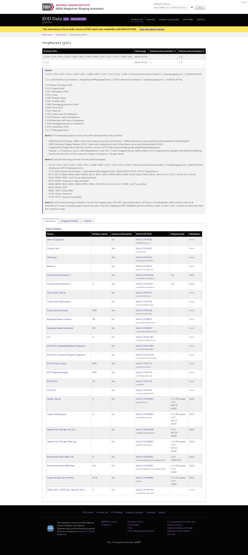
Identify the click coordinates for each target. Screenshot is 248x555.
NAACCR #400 (144, 248)
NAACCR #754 (144, 301)
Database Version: (161, 3)
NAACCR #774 (144, 372)
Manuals (151, 19)
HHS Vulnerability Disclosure (141, 530)
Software (188, 19)
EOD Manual (117, 512)
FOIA (130, 527)
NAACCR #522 (144, 257)
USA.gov (171, 534)
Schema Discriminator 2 (59, 283)
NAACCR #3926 (145, 275)
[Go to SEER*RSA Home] (74, 7)
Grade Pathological (56, 414)
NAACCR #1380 (145, 346)
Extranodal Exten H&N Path (60, 465)
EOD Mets (52, 381)
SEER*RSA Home (109, 521)
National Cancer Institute (178, 530)
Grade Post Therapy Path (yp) (62, 441)
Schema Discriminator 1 (59, 275)
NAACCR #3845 (145, 441)
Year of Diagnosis (55, 239)
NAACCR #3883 (145, 477)
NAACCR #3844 (145, 414)
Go (200, 7)
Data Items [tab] (50, 221)
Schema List (137, 19)
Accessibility (133, 524)
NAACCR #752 (144, 292)
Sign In (244, 2)
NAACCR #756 (144, 310)
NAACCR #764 (144, 390)
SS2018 (51, 390)
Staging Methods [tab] (69, 221)
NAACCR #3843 (145, 399)
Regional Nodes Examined (60, 328)
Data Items (53, 229)
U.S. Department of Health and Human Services (181, 523)
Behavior (51, 266)
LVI (48, 337)
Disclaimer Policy (135, 521)
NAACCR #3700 (145, 489)
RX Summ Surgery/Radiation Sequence (66, 346)
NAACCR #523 (144, 266)
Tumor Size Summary (57, 310)
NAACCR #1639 (145, 354)
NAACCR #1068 (145, 429)
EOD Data (63, 19)
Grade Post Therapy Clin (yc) (61, 429)
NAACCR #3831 (145, 456)
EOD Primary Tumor (56, 363)
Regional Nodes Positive (59, 319)
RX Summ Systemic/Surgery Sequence (66, 354)
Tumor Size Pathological (59, 301)
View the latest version (151, 29)
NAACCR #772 (144, 363)
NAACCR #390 (144, 239)
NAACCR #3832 (145, 465)
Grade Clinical (54, 399)
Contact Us (106, 524)
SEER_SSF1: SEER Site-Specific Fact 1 (66, 489)
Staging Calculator (169, 19)
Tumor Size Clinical (56, 292)
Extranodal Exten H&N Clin (60, 456)
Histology (52, 257)
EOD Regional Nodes (57, 372)
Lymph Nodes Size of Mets (60, 477)
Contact (200, 19)
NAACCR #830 (144, 328)
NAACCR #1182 (145, 337)
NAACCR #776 (144, 381)
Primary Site (53, 248)
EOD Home (47, 34)
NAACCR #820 (144, 319)
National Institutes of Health (180, 527)
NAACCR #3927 (145, 283)
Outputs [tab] (88, 221)
